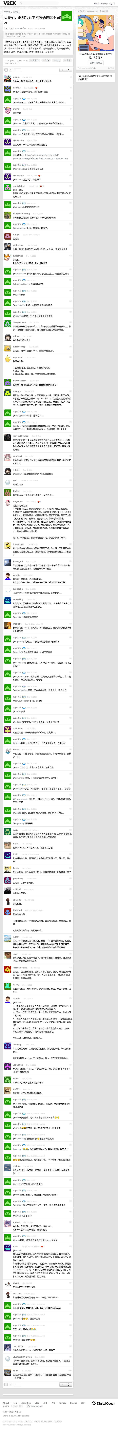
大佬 (68, 60)
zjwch (15, 953)
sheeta (16, 77)
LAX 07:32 (48, 1421)
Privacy (62, 1402)
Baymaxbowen (21, 799)
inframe (16, 1222)
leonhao (17, 87)
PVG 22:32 (38, 1421)
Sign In (112, 3)
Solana (73, 1402)
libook (16, 749)
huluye (16, 234)
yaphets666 (18, 245)
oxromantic (18, 140)
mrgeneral (17, 357)
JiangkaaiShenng (21, 213)
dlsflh (15, 854)
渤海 (47, 60)
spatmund (18, 728)
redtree (16, 336)
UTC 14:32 (29, 1421)
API (45, 1402)
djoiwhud (17, 910)
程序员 (16, 12)
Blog (37, 1402)
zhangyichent (19, 322)
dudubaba (18, 588)
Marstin (16, 574)
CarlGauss (18, 1064)
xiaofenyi (17, 456)
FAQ (53, 1402)
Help (15, 1402)
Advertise (26, 1402)
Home (96, 3)
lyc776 (16, 984)
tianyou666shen (20, 435)
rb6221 (16, 936)
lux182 (16, 843)
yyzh (15, 480)
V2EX (7, 12)
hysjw (15, 829)
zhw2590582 (19, 1346)
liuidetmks (18, 255)
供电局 (35, 60)
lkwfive (16, 490)
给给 (57, 60)
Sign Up (104, 3)
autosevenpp (19, 346)
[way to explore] (10, 3)
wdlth (15, 1370)
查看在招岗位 (96, 62)
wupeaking (18, 599)
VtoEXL (16, 1089)
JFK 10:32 (58, 1421)
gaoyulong (18, 878)
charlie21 (17, 623)
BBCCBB (17, 899)
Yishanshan (18, 544)
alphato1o (92, 68)
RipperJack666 (20, 967)
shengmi (17, 391)
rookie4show (19, 185)
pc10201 (17, 889)
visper (16, 1078)
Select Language (35, 1406)
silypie (16, 1282)
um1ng (16, 108)
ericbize (16, 1166)
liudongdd (18, 561)
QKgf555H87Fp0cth (22, 1356)
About (6, 1402)
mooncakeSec (19, 380)
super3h (18, 28)
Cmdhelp (17, 1044)
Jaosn (16, 868)
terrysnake (18, 501)
